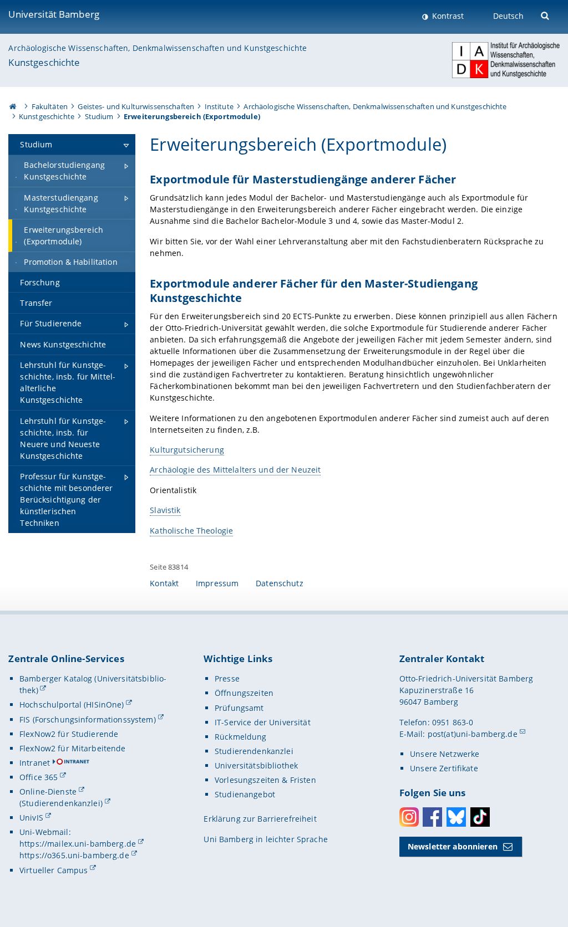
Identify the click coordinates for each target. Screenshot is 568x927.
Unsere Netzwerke (444, 754)
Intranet (34, 762)
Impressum (217, 583)
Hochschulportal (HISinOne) (71, 704)
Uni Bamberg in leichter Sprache (265, 839)
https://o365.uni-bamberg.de (74, 855)
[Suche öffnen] (546, 14)
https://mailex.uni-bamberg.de (77, 843)
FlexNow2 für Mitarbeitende (72, 748)
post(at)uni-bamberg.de (473, 734)
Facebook (432, 817)
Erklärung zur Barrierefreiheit (260, 818)
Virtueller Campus (53, 870)
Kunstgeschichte (44, 62)
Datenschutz (279, 583)
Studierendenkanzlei (254, 751)
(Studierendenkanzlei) (61, 803)
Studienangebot (245, 794)
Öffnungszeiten (244, 693)
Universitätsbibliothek (256, 765)
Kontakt (164, 583)
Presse (227, 678)
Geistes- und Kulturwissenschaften (136, 106)
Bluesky (456, 817)
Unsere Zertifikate (444, 768)
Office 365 (38, 777)
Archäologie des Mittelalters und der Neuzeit (235, 469)
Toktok (480, 817)
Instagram (409, 817)
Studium (99, 116)
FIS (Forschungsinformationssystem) (87, 719)
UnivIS (31, 817)
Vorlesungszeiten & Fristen (265, 780)
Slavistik (165, 510)
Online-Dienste (48, 791)
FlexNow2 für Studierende (68, 734)
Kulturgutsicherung (187, 449)
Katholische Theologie (191, 530)
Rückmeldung (241, 736)
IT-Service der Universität (263, 722)
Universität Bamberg (53, 14)
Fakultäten (50, 106)
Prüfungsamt (239, 708)
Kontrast (447, 16)
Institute (219, 106)
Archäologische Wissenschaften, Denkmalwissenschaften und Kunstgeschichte (157, 48)
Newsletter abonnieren (453, 846)
